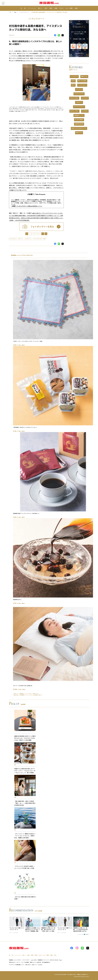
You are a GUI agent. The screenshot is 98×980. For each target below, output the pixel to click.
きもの (61, 8)
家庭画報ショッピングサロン (15, 960)
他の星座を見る (79, 53)
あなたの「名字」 (74, 111)
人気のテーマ (79, 102)
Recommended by (81, 934)
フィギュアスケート (24, 12)
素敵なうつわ (84, 76)
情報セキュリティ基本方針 (35, 962)
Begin (60, 960)
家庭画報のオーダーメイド (43, 960)
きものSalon (85, 111)
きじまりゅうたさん (79, 93)
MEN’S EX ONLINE (54, 960)
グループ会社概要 (25, 962)
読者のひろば (79, 132)
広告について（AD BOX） (37, 964)
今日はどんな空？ (74, 98)
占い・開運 (69, 8)
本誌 (55, 955)
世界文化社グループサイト (14, 962)
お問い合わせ (28, 964)
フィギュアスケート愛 (39, 238)
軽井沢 (73, 85)
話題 (76, 8)
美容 (46, 8)
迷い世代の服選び (79, 119)
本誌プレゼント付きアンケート (79, 128)
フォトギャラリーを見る (42, 227)
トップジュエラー (82, 85)
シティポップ (79, 89)
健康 (50, 8)
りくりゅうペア (74, 76)
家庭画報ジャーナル (79, 115)
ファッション (32, 8)
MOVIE (73, 80)
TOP (10, 12)
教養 (55, 8)
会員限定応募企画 (79, 124)
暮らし (40, 8)
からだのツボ (85, 98)
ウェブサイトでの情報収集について (16, 964)
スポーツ (28, 238)
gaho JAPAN (34, 960)
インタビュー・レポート (16, 238)
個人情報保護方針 (46, 962)
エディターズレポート (79, 106)
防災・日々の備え (82, 80)
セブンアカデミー (26, 960)
